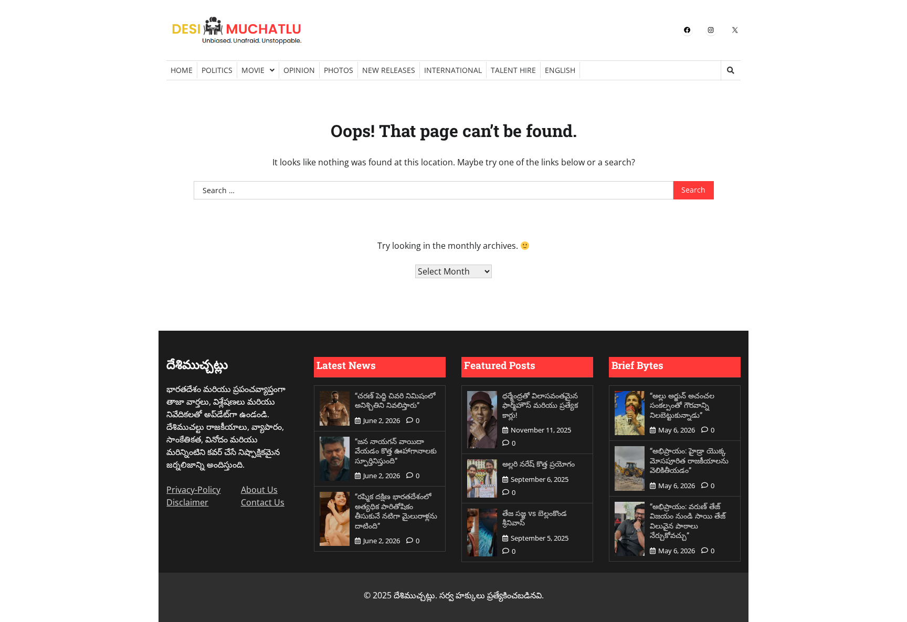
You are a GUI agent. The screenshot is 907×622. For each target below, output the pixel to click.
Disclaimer (187, 502)
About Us (259, 490)
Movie (253, 70)
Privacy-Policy (193, 490)
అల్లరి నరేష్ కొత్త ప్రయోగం (538, 464)
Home (182, 70)
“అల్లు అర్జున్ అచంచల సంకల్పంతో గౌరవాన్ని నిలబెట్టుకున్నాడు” (682, 405)
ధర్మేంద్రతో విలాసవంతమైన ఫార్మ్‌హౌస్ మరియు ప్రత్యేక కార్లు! (540, 405)
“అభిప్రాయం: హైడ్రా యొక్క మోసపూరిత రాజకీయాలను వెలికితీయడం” (689, 460)
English (560, 70)
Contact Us (262, 502)
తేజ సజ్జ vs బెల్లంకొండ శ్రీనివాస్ (534, 518)
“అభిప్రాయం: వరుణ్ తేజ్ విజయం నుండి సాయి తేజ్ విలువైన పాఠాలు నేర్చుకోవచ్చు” (687, 521)
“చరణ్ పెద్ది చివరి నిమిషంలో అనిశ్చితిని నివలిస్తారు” (395, 400)
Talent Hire (513, 70)
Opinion (299, 70)
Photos (338, 70)
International (453, 70)
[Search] (731, 70)
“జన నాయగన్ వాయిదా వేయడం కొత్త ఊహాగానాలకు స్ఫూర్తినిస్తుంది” (396, 451)
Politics (217, 70)
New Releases (388, 70)
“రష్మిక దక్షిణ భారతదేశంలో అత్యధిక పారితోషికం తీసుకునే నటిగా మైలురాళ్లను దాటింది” (396, 511)
